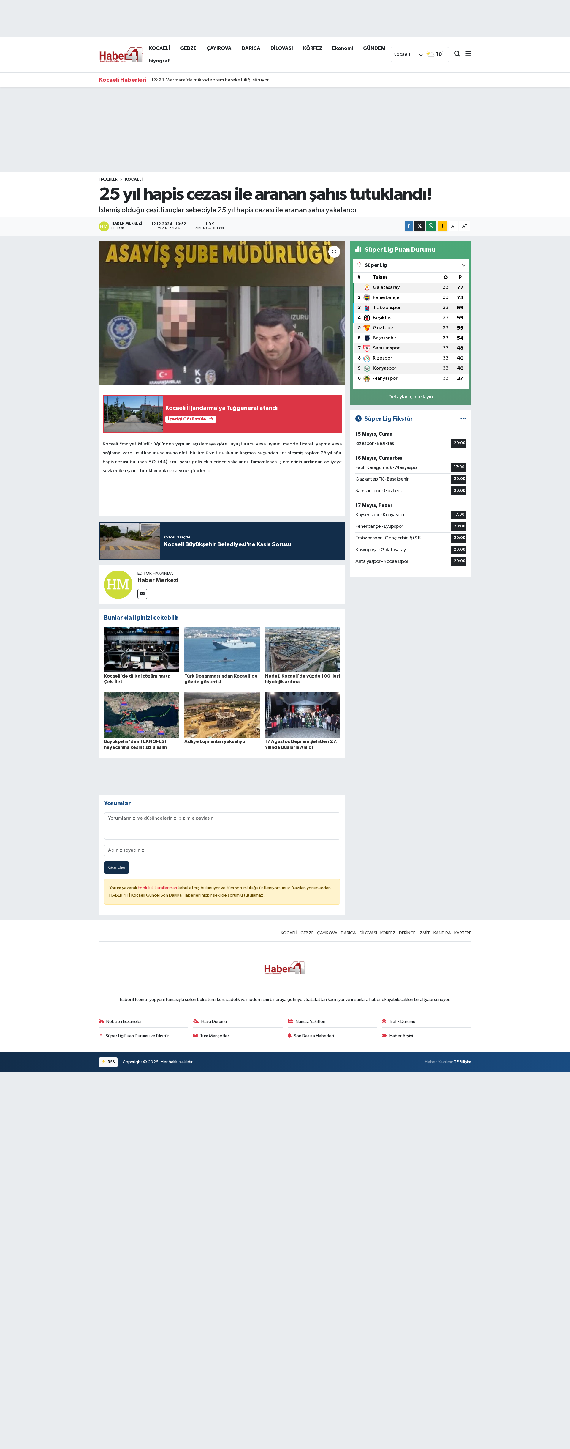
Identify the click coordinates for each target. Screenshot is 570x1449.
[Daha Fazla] (442, 226)
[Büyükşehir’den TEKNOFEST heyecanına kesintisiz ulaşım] (141, 714)
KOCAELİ (159, 48)
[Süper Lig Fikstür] (463, 418)
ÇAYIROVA (219, 48)
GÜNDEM (374, 48)
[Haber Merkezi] (118, 584)
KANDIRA (442, 933)
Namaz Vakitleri (310, 1021)
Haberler (108, 179)
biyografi (160, 60)
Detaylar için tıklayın (411, 396)
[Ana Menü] (465, 54)
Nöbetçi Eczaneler (124, 1021)
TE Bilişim (462, 1062)
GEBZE (188, 48)
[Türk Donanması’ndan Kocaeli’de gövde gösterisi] (222, 649)
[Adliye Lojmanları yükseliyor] (222, 714)
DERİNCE (407, 933)
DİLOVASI (281, 48)
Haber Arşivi (401, 1036)
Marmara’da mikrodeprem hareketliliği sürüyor (210, 80)
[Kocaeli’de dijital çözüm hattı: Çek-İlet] (141, 649)
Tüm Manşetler (214, 1036)
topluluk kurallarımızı (158, 888)
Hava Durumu (214, 1021)
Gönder (117, 867)
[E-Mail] (142, 594)
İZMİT (424, 933)
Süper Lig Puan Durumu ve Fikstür (137, 1036)
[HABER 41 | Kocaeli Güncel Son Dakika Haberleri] (121, 54)
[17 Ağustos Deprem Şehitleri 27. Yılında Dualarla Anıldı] (302, 714)
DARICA (251, 48)
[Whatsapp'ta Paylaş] (431, 226)
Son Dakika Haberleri (314, 1036)
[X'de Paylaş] (419, 226)
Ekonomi (342, 48)
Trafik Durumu (402, 1021)
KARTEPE (462, 933)
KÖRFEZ (312, 48)
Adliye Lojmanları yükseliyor (215, 741)
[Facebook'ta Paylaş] (409, 226)
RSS (111, 1062)
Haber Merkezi (157, 580)
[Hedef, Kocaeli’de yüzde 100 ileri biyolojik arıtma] (302, 649)
